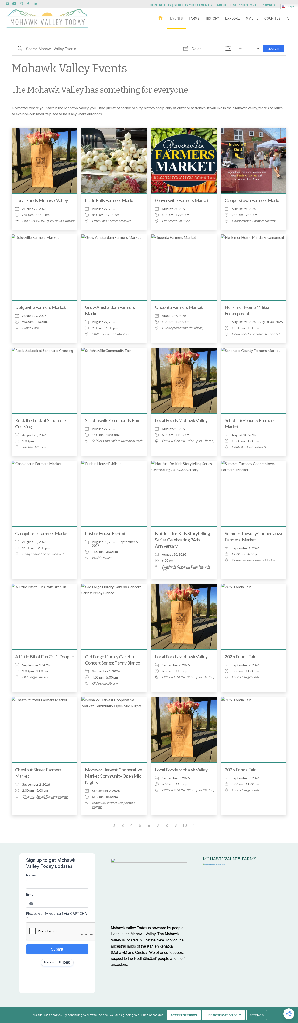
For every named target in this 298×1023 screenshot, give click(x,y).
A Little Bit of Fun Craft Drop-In (44, 656)
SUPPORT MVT (245, 5)
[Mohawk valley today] (47, 18)
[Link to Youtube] (14, 3)
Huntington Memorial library (183, 328)
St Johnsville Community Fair (112, 420)
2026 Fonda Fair (240, 656)
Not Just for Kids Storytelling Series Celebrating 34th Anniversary (182, 540)
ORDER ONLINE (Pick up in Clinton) (48, 221)
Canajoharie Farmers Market (42, 533)
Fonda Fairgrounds (245, 677)
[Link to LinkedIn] (35, 3)
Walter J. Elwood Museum (110, 334)
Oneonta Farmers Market (179, 307)
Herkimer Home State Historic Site (256, 334)
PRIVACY (268, 5)
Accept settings (184, 1015)
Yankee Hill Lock (34, 447)
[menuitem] (180, 5)
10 (184, 825)
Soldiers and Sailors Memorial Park (117, 441)
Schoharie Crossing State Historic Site (186, 568)
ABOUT (222, 5)
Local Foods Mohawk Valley (41, 200)
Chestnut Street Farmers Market (45, 796)
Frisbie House (102, 558)
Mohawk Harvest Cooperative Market (113, 804)
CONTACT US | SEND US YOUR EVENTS (181, 5)
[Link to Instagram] (21, 3)
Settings (257, 1015)
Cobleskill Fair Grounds (249, 447)
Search (273, 48)
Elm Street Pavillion (176, 221)
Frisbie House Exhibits (106, 533)
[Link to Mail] (7, 3)
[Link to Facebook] (28, 3)
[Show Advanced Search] (228, 49)
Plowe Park (30, 328)
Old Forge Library (35, 677)
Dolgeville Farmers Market (40, 307)
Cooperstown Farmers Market (253, 200)
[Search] (288, 18)
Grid (252, 49)
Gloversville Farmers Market (182, 200)
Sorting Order (240, 49)
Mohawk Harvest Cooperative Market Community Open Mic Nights (113, 776)
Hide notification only (223, 1015)
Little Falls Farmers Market (110, 200)
